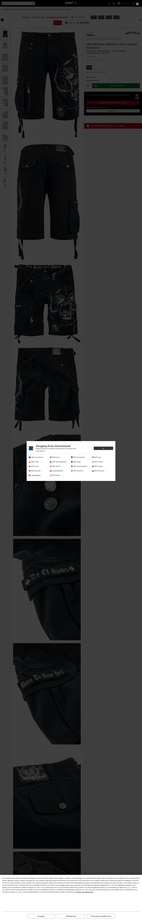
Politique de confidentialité (84, 892)
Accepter (41, 916)
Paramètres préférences (101, 916)
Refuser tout (71, 916)
